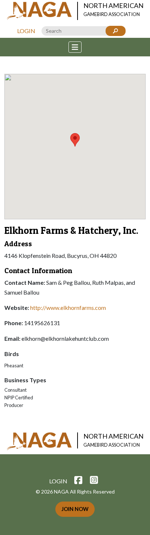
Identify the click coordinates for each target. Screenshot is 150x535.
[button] (75, 139)
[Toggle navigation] (75, 47)
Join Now (75, 509)
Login (26, 30)
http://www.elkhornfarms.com (68, 307)
